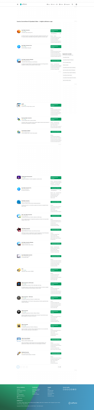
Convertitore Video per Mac (54, 195)
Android (52, 219)
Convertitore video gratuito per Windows (56, 51)
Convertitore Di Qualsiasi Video (55, 38)
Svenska (58, 402)
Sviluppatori (67, 4)
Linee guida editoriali (20, 394)
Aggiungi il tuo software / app (21, 396)
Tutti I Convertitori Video (54, 210)
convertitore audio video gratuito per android (56, 221)
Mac (54, 192)
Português (52, 402)
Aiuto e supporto (19, 391)
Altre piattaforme (54, 33)
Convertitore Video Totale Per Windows (56, 65)
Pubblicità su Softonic (35, 394)
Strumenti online (19, 398)
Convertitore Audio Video (54, 265)
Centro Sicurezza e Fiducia (21, 390)
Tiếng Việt (24, 403)
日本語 (40, 402)
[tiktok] (67, 389)
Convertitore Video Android (54, 39)
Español (25, 402)
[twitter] (69, 389)
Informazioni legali (50, 390)
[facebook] (64, 389)
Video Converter (53, 197)
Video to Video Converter (54, 360)
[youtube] (73, 389)
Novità (61, 4)
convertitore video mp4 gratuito (55, 52)
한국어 (43, 402)
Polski (49, 402)
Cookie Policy (50, 394)
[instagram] (65, 389)
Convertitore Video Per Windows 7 (55, 136)
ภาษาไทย (18, 403)
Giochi (53, 4)
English (23, 402)
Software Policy (34, 392)
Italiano (37, 402)
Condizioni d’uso (50, 391)
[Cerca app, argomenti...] (72, 4)
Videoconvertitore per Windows (55, 236)
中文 (27, 403)
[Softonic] (23, 4)
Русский (55, 402)
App (49, 4)
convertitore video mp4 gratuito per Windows (56, 113)
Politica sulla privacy (51, 393)
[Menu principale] (18, 4)
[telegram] (75, 389)
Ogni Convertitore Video (54, 196)
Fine (59, 366)
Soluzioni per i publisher (36, 389)
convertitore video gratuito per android (56, 220)
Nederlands (46, 402)
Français (28, 402)
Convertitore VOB (53, 239)
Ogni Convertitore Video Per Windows (56, 137)
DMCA (49, 389)
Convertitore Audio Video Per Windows (56, 55)
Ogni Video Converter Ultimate (55, 250)
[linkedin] (71, 389)
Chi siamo (18, 389)
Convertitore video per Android (55, 225)
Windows (52, 108)
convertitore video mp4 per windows (56, 109)
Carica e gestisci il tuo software (35, 391)
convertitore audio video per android (56, 37)
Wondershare (52, 183)
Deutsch (20, 402)
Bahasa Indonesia (33, 402)
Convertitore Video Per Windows (55, 67)
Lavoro (18, 393)
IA (57, 4)
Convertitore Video (56, 122)
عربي (17, 402)
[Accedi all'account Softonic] (76, 4)
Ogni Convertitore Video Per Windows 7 (56, 126)
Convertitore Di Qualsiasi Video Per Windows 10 (56, 42)
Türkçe (21, 403)
